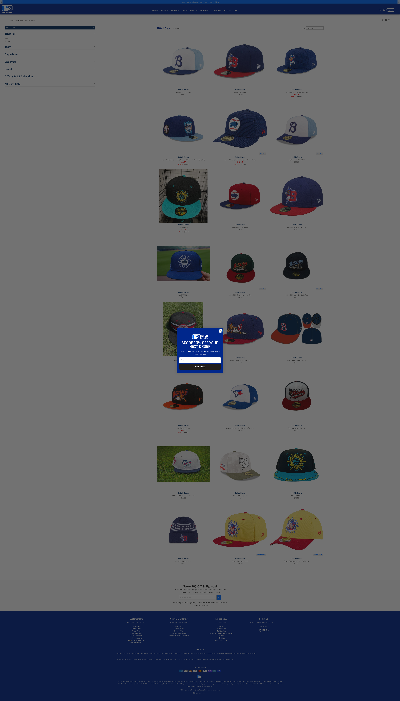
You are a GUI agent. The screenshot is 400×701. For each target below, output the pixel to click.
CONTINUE (200, 366)
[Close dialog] (221, 331)
